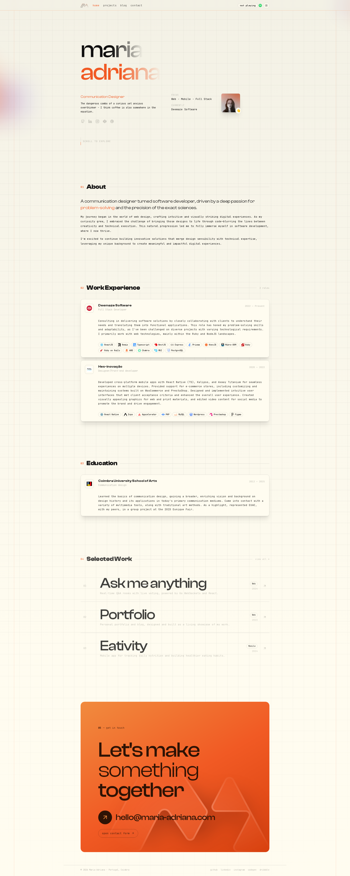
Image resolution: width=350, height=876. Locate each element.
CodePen (252, 870)
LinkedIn (225, 870)
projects (109, 5)
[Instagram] (97, 121)
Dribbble (264, 870)
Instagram (239, 870)
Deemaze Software (184, 109)
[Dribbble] (112, 121)
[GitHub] (83, 121)
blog (123, 5)
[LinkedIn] (90, 121)
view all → (262, 559)
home (96, 5)
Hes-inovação (110, 366)
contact (136, 5)
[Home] (85, 5)
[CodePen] (104, 121)
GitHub (214, 870)
